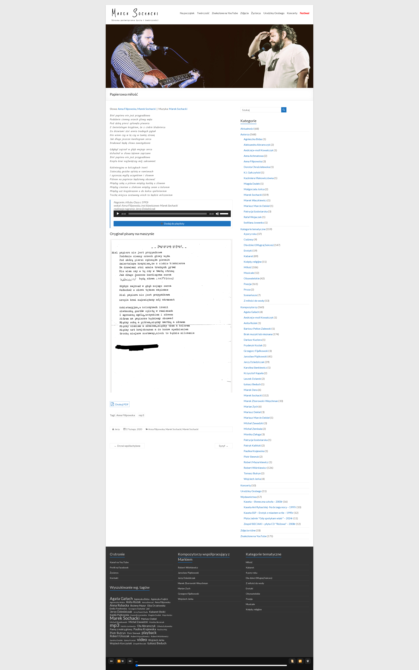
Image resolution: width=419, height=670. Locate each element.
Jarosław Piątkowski (255, 356)
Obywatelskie (252, 278)
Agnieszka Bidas (253, 139)
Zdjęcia (244, 13)
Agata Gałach (251, 311)
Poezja (247, 283)
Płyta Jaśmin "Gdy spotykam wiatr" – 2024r (268, 518)
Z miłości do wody (254, 300)
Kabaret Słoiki (157, 611)
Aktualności (247, 128)
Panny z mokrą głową (121, 629)
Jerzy (117, 429)
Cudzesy (248, 239)
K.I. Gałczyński (252, 172)
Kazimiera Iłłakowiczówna (259, 178)
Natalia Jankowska (128, 626)
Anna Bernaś (148, 602)
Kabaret (248, 256)
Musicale (249, 272)
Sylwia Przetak (130, 640)
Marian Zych (251, 406)
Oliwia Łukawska (164, 626)
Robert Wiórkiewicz (255, 467)
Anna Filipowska (127, 108)
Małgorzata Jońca (254, 189)
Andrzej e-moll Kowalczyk (258, 150)
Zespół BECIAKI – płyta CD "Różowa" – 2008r (270, 523)
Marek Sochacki (146, 108)
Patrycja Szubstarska (256, 211)
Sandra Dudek (116, 640)
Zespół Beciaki (139, 643)
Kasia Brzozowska (138, 615)
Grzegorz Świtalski (136, 608)
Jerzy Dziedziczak (254, 361)
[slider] (224, 213)
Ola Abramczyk (146, 626)
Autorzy (245, 134)
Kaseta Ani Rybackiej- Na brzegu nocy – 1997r (270, 507)
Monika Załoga (252, 434)
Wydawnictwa (248, 496)
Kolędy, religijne (253, 261)
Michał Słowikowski (118, 622)
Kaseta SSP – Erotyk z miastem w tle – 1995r (268, 512)
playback (149, 632)
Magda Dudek (252, 183)
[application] (172, 213)
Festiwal (304, 13)
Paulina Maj (162, 629)
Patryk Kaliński (252, 445)
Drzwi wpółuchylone (127, 445)
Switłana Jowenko (254, 222)
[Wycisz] (217, 213)
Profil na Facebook (119, 567)
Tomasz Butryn (252, 473)
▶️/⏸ (120, 660)
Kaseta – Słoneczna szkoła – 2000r (263, 501)
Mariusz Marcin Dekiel (257, 205)
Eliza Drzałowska (156, 605)
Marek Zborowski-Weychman (261, 400)
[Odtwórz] (117, 213)
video (142, 639)
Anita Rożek (250, 323)
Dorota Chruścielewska (257, 166)
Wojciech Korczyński (121, 643)
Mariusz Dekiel (252, 412)
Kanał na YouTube (119, 562)
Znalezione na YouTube (225, 13)
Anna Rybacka (119, 605)
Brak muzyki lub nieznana (258, 334)
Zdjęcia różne (247, 530)
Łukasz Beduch (252, 384)
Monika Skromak (156, 622)
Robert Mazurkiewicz (256, 462)
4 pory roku (250, 233)
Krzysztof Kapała (254, 373)
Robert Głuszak (119, 636)
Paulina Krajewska (254, 451)
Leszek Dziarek (252, 378)
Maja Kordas (167, 615)
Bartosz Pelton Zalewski (257, 328)
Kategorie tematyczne (252, 229)
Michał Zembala (253, 428)
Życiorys (256, 13)
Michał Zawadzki (253, 423)
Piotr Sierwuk (133, 633)
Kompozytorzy (248, 307)
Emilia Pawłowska (118, 608)
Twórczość (203, 13)
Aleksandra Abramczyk (257, 144)
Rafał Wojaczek (253, 216)
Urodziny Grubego (273, 13)
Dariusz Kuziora (253, 339)
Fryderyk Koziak (253, 345)
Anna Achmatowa (254, 155)
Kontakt (114, 578)
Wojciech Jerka (252, 478)
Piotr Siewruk (251, 456)
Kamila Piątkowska (119, 615)
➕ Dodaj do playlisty (172, 223)
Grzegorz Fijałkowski (256, 350)
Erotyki (248, 250)
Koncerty (292, 13)
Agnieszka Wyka (117, 602)
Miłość (248, 267)
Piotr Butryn (118, 633)
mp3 (141, 415)
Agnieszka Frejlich (159, 599)
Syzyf (223, 445)
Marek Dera (250, 389)
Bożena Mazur (138, 605)
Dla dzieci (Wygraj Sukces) (259, 244)
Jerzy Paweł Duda (140, 612)
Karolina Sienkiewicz (255, 367)
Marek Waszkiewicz (255, 200)
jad (147, 608)
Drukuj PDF (121, 404)
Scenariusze (250, 295)
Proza (247, 289)
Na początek (187, 13)
